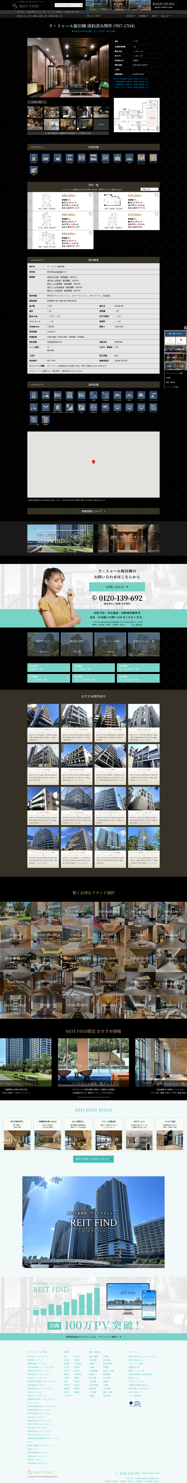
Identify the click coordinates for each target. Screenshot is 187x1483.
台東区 (77, 1371)
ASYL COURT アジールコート (39, 1435)
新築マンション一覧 (137, 1371)
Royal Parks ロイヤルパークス (39, 1421)
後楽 (60, 272)
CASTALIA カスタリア (36, 1385)
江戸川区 (67, 1396)
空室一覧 (164, 16)
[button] (137, 1064)
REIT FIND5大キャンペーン (92, 1158)
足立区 (66, 1392)
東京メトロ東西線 (54, 284)
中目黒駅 (106, 1389)
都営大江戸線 (53, 277)
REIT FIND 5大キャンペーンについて (143, 1357)
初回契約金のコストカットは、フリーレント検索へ (92, 1336)
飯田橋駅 (64, 277)
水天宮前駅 (93, 1385)
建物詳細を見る (38, 147)
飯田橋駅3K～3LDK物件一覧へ (129, 678)
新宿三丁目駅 (108, 1371)
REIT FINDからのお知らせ (139, 1389)
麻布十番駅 (93, 1357)
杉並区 (77, 1385)
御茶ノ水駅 (107, 1392)
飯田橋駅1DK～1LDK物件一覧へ (85, 678)
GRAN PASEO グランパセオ (38, 1410)
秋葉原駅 (106, 1396)
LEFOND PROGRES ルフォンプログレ (42, 1381)
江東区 (77, 1360)
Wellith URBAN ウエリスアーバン (40, 1445)
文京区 (56, 272)
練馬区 (77, 1389)
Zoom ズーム (32, 1449)
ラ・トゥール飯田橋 (55, 12)
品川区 (66, 1367)
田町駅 (92, 1374)
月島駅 (92, 1396)
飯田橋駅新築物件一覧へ (37, 668)
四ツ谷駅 (106, 1378)
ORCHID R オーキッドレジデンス (40, 1389)
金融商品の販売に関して (138, 1385)
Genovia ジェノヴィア (36, 1417)
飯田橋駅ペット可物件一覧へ (39, 678)
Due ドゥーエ (32, 1403)
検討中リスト (134, 1378)
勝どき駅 (92, 1378)
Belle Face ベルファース (37, 1456)
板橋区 (66, 1389)
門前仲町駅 (107, 1364)
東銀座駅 (92, 1389)
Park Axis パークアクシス (37, 1357)
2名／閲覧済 (95, 16)
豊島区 (77, 1378)
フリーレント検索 (136, 1364)
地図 (153, 16)
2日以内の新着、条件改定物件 (141, 1374)
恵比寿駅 (106, 1360)
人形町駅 (92, 1381)
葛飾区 (77, 1392)
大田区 (66, 1378)
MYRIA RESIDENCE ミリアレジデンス (42, 1406)
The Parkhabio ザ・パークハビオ (40, 1367)
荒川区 (77, 1381)
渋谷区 (66, 1360)
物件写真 (130, 16)
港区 (66, 1357)
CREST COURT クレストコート (39, 1424)
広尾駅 (92, 1367)
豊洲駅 (106, 1367)
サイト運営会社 (137, 625)
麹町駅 (106, 1381)
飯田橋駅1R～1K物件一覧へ (83, 668)
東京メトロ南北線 (54, 290)
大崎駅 (106, 1385)
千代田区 (77, 1364)
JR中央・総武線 (54, 280)
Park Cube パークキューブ (37, 1374)
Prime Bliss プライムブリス (38, 1463)
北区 (66, 1381)
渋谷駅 (106, 1357)
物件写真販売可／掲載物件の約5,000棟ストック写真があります (69, 133)
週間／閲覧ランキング (137, 1360)
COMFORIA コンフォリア (37, 1364)
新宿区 (66, 1364)
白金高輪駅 (93, 1371)
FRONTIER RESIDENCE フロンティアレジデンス (43, 1440)
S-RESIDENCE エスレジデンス (39, 1413)
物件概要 (142, 16)
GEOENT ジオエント (35, 1460)
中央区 (77, 1357)
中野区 (66, 1385)
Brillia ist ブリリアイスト (37, 1396)
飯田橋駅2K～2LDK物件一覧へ (129, 668)
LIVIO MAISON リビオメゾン (38, 1453)
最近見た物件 (170, 343)
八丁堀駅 (92, 1392)
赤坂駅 (92, 1364)
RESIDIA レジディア (35, 1360)
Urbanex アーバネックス (37, 1378)
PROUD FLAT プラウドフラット (39, 1371)
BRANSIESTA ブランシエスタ (39, 1431)
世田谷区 (77, 1374)
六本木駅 (92, 1360)
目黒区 (77, 1367)
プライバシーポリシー (137, 1381)
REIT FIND (20, 12)
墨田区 (66, 1374)
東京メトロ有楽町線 (55, 287)
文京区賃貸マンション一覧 (36, 12)
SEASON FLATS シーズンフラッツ (41, 1399)
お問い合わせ (115, 587)
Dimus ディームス (34, 1392)
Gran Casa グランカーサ (37, 1428)
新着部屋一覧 (134, 1367)
